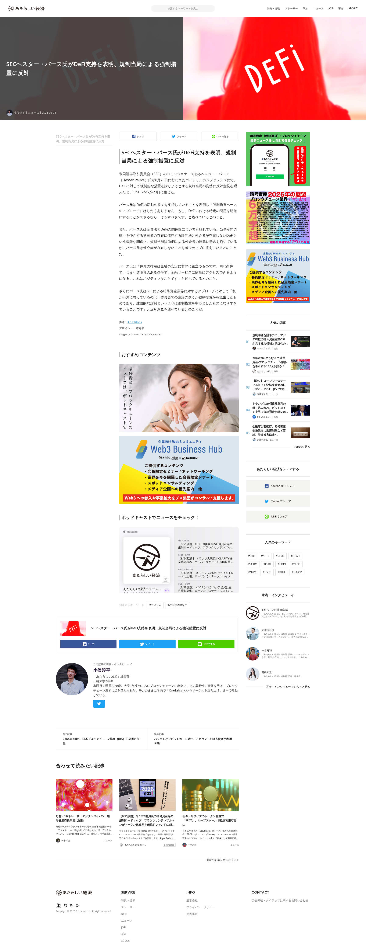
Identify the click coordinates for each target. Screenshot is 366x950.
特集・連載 (273, 8)
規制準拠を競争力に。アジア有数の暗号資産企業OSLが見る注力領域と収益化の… (270, 339)
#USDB (267, 572)
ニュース (318, 8)
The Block (135, 322)
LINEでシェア (279, 516)
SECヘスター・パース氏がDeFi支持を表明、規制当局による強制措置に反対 (83, 138)
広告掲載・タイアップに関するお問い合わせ (280, 900)
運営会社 (192, 900)
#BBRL (282, 572)
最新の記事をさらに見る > (222, 860)
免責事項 (192, 914)
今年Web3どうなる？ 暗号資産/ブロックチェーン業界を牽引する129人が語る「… (269, 362)
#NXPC (252, 572)
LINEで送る (222, 136)
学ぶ (305, 8)
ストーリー (291, 8)
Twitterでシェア (281, 501)
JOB (331, 8)
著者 (340, 8)
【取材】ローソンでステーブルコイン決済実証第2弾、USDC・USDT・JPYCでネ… (269, 385)
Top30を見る (302, 446)
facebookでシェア (283, 486)
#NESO (296, 564)
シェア (140, 136)
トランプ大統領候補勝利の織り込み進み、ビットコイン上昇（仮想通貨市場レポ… (270, 408)
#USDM (252, 564)
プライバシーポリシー (200, 907)
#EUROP (297, 572)
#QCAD (295, 556)
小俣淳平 (102, 670)
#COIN (282, 564)
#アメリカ (155, 605)
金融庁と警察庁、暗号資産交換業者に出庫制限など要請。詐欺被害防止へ (269, 430)
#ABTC (265, 556)
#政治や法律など (177, 605)
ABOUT (353, 8)
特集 (276, 348)
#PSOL (267, 564)
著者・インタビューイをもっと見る (288, 687)
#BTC (251, 556)
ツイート (181, 136)
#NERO (280, 556)
